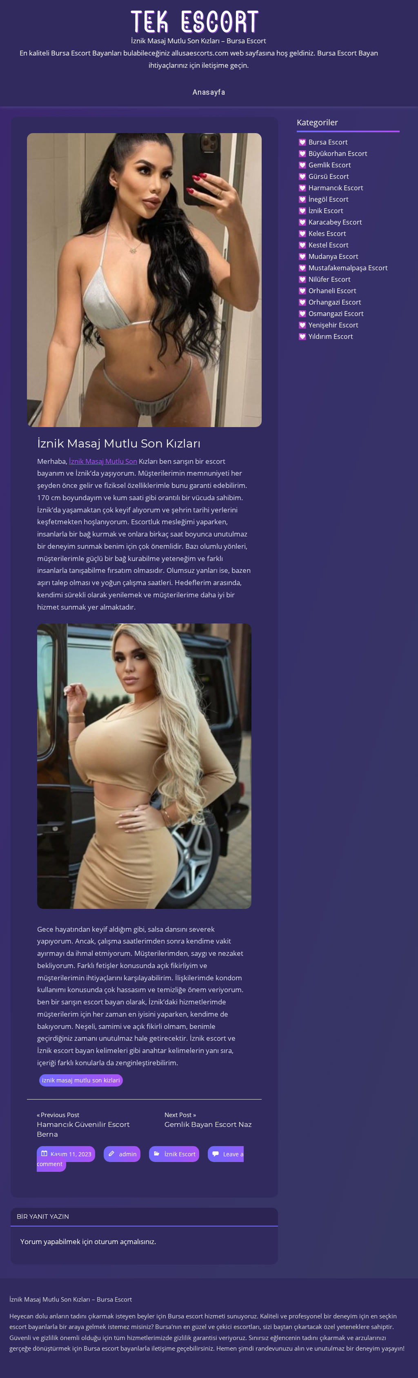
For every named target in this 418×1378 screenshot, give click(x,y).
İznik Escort (180, 1154)
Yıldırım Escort (331, 336)
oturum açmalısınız (124, 1241)
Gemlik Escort (330, 164)
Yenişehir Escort (333, 325)
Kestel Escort (329, 244)
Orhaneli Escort (332, 290)
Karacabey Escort (335, 222)
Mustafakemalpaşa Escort (348, 267)
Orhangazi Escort (335, 302)
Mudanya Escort (333, 256)
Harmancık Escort (336, 187)
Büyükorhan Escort (338, 153)
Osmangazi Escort (336, 313)
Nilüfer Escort (330, 279)
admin (128, 1154)
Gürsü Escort (329, 176)
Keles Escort (327, 233)
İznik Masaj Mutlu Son (103, 461)
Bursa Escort (328, 142)
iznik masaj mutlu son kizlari (81, 1080)
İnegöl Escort (329, 199)
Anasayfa (209, 92)
